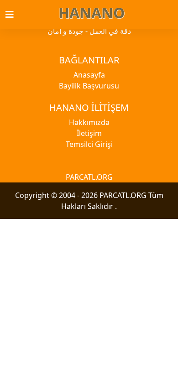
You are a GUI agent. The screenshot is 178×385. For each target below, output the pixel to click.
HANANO (91, 12)
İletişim (89, 133)
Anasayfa (89, 75)
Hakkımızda (89, 122)
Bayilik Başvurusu (89, 86)
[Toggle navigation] (15, 14)
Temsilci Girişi (89, 144)
